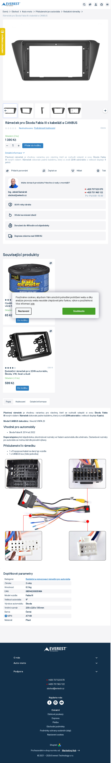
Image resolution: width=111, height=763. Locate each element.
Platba (56, 722)
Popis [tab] (8, 402)
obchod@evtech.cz (55, 688)
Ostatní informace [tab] (38, 402)
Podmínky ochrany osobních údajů (55, 730)
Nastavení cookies (55, 735)
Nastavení (23, 311)
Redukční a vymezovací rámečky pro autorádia (48, 579)
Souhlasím (79, 311)
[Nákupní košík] (101, 4)
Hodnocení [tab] (20, 402)
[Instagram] (55, 702)
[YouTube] (61, 702)
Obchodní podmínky (56, 726)
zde (33, 303)
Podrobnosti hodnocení (44, 128)
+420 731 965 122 (95, 192)
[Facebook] (49, 702)
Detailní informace (13, 153)
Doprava (55, 718)
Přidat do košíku (33, 145)
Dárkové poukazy (55, 714)
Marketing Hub (69, 750)
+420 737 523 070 (95, 189)
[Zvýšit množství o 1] (18, 145)
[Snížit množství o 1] (7, 145)
